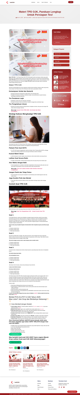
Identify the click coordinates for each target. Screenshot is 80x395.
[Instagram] (59, 387)
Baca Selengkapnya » (12, 369)
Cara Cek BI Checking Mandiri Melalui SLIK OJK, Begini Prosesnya (43, 365)
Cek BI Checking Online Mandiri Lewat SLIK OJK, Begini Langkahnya (15, 365)
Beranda (33, 2)
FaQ (50, 2)
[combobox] (60, 42)
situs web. (42, 309)
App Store (41, 306)
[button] (15, 348)
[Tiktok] (61, 387)
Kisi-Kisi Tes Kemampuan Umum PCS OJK (56, 17)
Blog (38, 2)
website (19, 307)
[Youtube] (64, 387)
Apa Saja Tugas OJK (38, 17)
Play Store (35, 306)
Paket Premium (45, 2)
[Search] (68, 42)
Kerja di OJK (44, 17)
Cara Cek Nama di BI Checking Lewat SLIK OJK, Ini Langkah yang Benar (28, 365)
